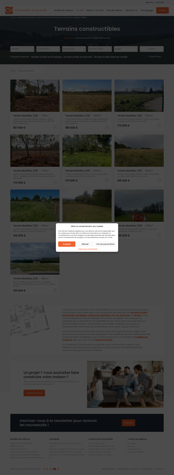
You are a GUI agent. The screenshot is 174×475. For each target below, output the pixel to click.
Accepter (67, 244)
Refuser (85, 244)
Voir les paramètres (105, 244)
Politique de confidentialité (87, 249)
